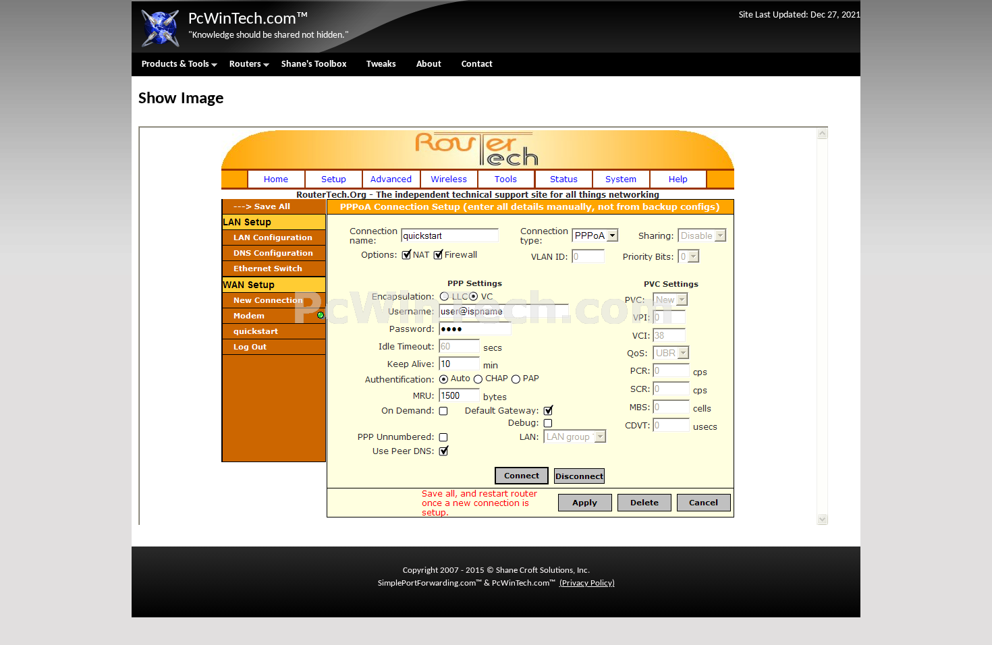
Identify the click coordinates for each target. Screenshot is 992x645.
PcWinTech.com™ (248, 19)
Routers (240, 67)
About (428, 64)
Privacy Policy (587, 583)
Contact (477, 64)
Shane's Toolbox (313, 64)
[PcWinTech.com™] (160, 48)
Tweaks (381, 64)
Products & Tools (170, 67)
